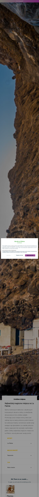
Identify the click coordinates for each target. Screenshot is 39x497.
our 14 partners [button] (12, 245)
